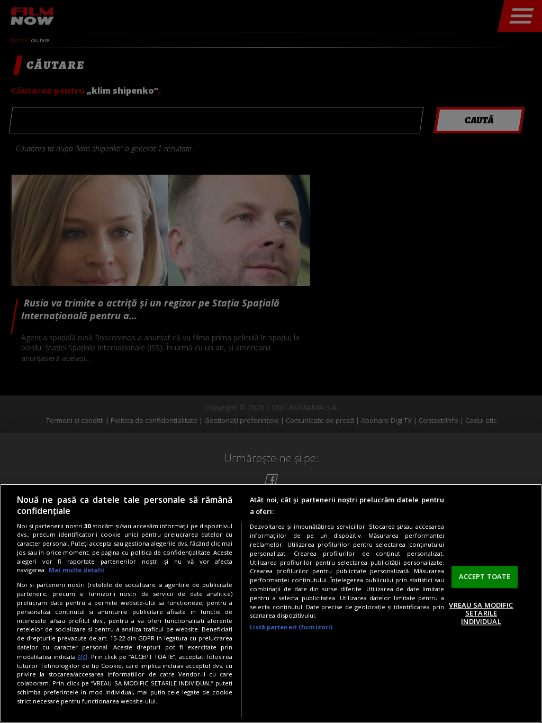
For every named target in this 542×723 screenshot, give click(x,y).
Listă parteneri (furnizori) (291, 627)
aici (82, 656)
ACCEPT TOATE (485, 576)
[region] (271, 603)
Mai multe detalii (76, 570)
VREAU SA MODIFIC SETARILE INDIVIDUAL (481, 613)
